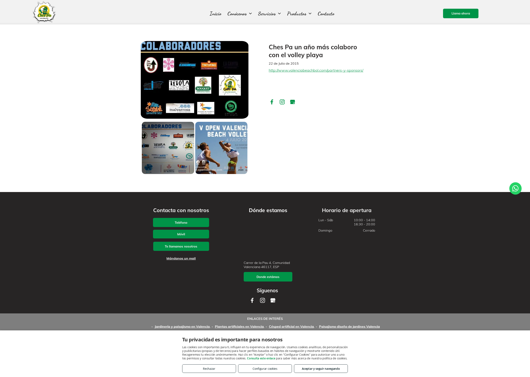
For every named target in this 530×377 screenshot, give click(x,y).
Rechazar (209, 369)
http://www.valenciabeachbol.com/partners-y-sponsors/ (316, 70)
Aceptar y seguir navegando (321, 369)
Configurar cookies (265, 369)
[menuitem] (215, 13)
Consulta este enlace (261, 358)
